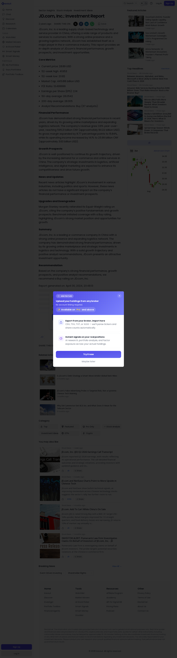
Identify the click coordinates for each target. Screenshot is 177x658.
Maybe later (88, 361)
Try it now (88, 354)
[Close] (119, 295)
